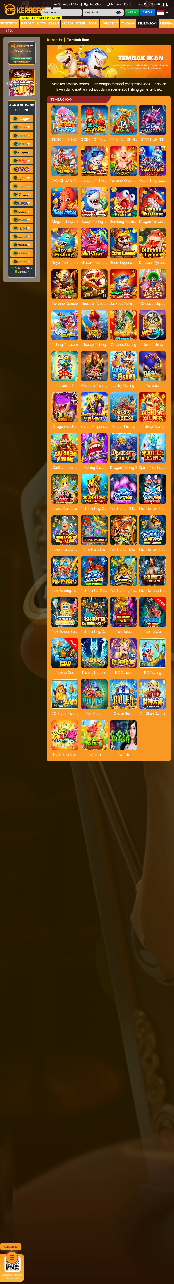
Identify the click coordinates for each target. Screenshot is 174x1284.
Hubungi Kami (121, 4)
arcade (67, 23)
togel (93, 23)
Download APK (68, 4)
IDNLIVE (53, 23)
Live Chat (95, 4)
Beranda (54, 39)
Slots (41, 23)
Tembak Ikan (147, 23)
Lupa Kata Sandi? (148, 4)
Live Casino (109, 23)
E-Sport (27, 23)
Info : (9, 31)
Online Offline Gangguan (23, 270)
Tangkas (128, 23)
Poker (81, 23)
